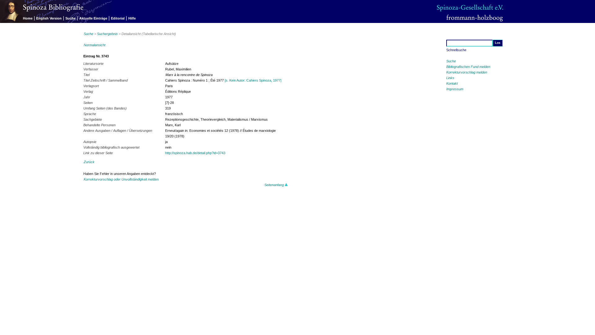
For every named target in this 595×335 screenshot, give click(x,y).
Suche (70, 18)
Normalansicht (94, 45)
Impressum (454, 89)
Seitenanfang (274, 185)
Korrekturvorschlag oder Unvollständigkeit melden (121, 179)
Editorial (118, 18)
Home (28, 18)
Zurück (89, 162)
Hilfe (132, 18)
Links (450, 78)
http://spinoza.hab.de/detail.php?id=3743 (195, 153)
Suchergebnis (107, 34)
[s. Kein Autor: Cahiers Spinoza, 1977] (253, 80)
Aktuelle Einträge (93, 18)
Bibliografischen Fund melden (468, 67)
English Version (49, 18)
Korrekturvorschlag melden (466, 72)
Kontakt (452, 83)
